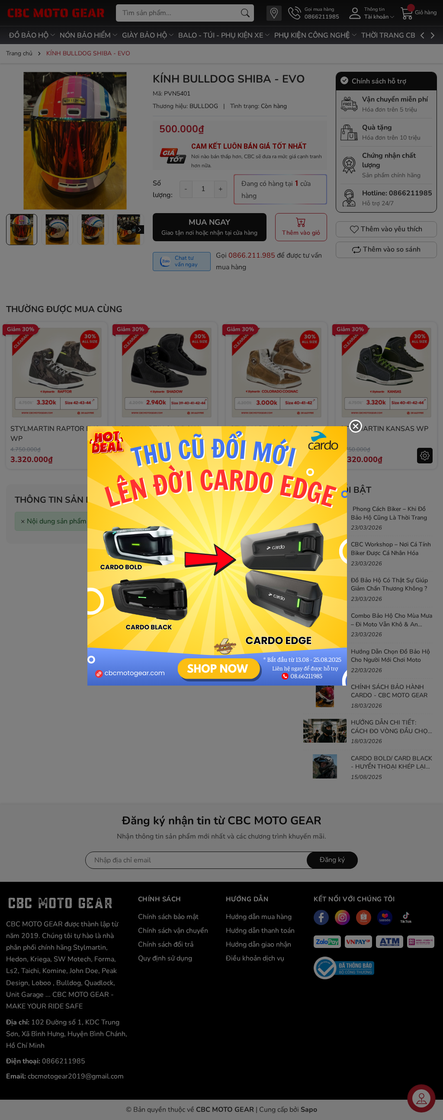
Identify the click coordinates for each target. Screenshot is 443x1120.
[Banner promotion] (217, 555)
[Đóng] (355, 426)
